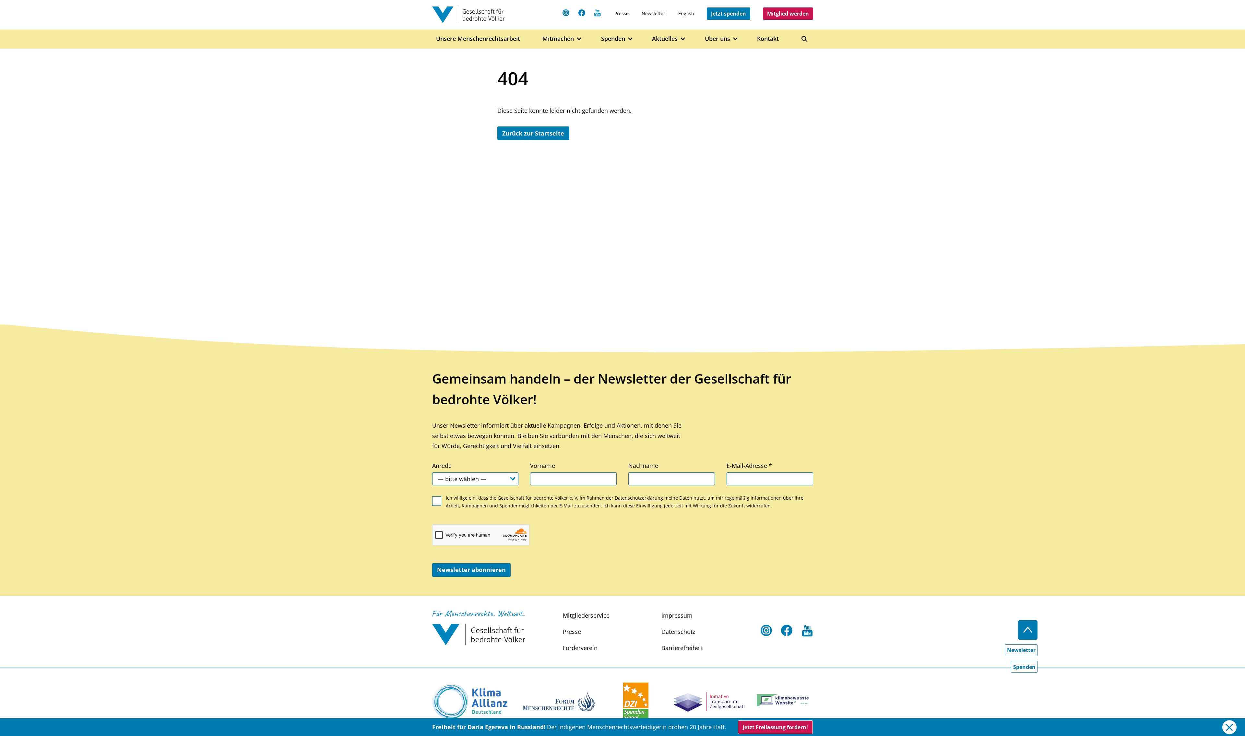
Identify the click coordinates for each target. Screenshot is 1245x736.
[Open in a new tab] (469, 701)
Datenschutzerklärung (639, 498)
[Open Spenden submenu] (630, 39)
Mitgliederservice (586, 615)
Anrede (442, 465)
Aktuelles (665, 38)
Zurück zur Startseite (533, 133)
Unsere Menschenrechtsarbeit (478, 38)
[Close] (1229, 727)
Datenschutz (678, 631)
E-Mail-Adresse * (749, 465)
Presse (621, 13)
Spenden (613, 38)
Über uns (717, 38)
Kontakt (768, 38)
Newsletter (653, 13)
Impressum (677, 615)
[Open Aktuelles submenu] (683, 39)
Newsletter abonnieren (471, 570)
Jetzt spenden (728, 13)
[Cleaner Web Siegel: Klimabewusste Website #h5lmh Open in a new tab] (785, 700)
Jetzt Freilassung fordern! (775, 727)
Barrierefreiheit (682, 648)
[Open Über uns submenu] (735, 39)
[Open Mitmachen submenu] (579, 39)
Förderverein (580, 648)
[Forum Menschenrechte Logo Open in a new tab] (558, 700)
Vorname (542, 465)
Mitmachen (558, 38)
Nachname (643, 465)
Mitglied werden (788, 13)
